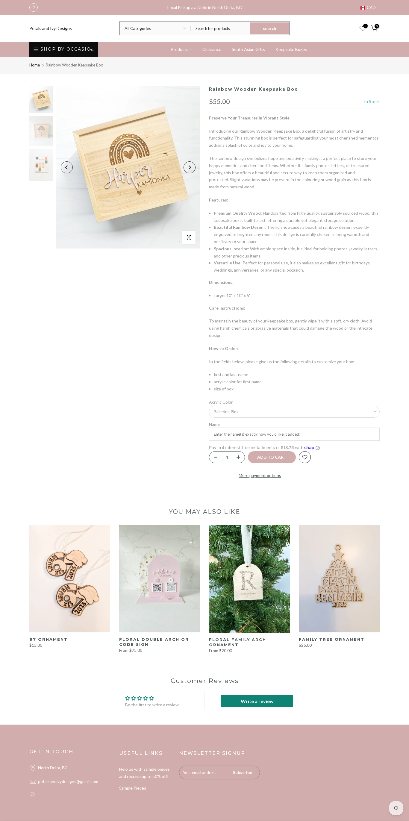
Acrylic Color (221, 402)
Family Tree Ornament (331, 639)
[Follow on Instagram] (33, 7)
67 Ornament (48, 639)
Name (214, 424)
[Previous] (67, 167)
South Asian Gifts (248, 49)
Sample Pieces (132, 787)
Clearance (211, 49)
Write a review (257, 701)
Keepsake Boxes (291, 49)
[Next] (190, 167)
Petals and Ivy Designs (50, 28)
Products (179, 49)
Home (34, 65)
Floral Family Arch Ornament (237, 642)
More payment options (260, 475)
